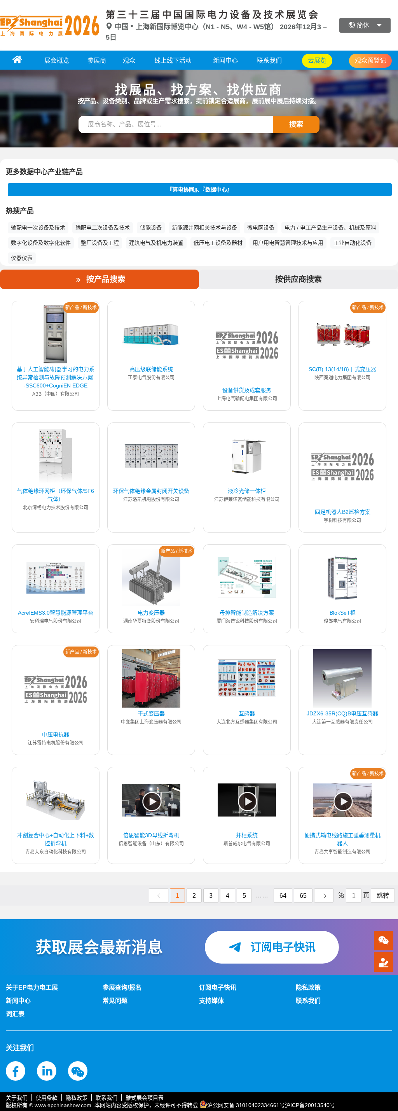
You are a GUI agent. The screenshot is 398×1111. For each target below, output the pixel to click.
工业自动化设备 (352, 243)
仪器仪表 (22, 258)
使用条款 (47, 1098)
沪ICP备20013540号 (310, 1105)
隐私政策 (76, 1098)
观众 (129, 60)
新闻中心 (225, 60)
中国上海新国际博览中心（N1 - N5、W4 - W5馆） (196, 27)
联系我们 (269, 60)
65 (303, 895)
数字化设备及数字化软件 (41, 243)
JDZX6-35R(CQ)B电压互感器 (342, 713)
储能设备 (151, 227)
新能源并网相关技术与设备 (204, 227)
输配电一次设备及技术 (38, 227)
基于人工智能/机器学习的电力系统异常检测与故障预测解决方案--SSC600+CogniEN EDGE (56, 377)
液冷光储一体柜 (247, 491)
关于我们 (17, 1098)
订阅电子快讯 (281, 947)
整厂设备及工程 (100, 243)
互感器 (247, 713)
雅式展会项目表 (145, 1098)
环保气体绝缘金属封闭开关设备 (151, 491)
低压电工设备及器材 (218, 243)
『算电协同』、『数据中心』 (199, 189)
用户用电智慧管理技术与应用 (288, 243)
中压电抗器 (55, 734)
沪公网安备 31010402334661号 (246, 1105)
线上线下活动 (173, 60)
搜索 (296, 124)
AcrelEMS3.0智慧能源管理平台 (55, 613)
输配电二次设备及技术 (102, 227)
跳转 (383, 895)
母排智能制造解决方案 (247, 613)
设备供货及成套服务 (246, 390)
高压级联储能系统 (151, 369)
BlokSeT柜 (343, 613)
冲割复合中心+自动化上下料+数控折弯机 (55, 839)
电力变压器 (151, 613)
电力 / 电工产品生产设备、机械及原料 (330, 227)
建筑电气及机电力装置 (156, 243)
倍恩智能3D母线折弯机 (151, 835)
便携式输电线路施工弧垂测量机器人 (342, 839)
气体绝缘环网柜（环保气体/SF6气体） (55, 495)
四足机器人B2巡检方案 (342, 512)
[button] (383, 962)
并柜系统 (247, 835)
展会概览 (56, 60)
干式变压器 (151, 713)
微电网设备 (260, 227)
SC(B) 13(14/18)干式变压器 (342, 369)
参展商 (96, 60)
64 (282, 895)
